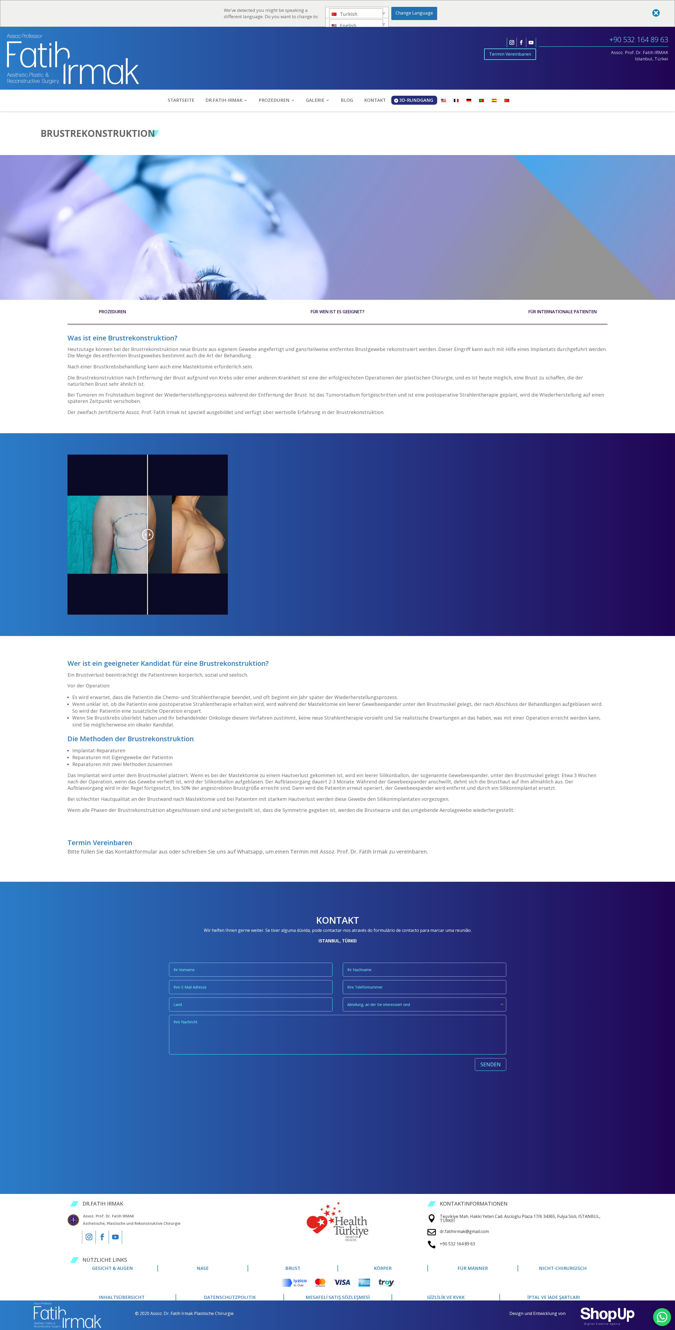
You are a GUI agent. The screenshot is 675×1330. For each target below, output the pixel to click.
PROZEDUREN (112, 312)
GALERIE (315, 100)
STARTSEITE (181, 100)
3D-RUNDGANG (416, 100)
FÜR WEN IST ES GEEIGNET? (337, 312)
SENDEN (490, 1064)
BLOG (347, 100)
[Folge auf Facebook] (521, 42)
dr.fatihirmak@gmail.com (464, 1231)
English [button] (347, 25)
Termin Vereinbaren (510, 54)
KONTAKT (375, 100)
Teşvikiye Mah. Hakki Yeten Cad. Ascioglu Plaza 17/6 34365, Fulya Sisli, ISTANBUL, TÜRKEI (520, 1218)
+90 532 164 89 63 (638, 39)
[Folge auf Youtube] (531, 42)
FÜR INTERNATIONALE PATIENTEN (562, 312)
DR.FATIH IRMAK (223, 100)
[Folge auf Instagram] (512, 42)
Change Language (414, 13)
